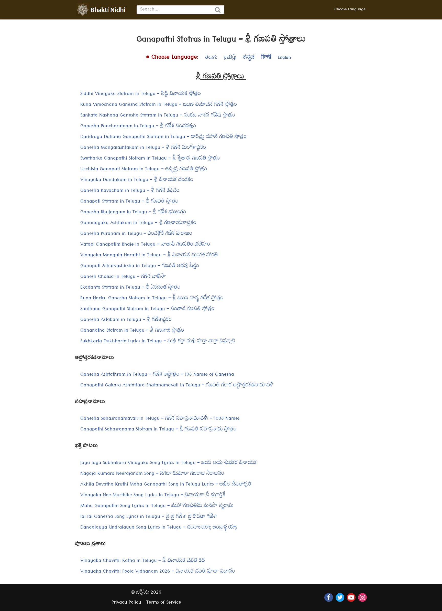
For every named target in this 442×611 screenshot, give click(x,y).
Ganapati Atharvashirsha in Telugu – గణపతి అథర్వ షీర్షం (139, 266)
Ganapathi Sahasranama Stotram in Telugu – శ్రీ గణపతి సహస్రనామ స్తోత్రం (158, 430)
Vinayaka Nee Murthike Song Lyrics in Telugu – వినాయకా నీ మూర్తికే (152, 495)
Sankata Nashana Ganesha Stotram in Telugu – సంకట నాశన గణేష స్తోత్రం (157, 116)
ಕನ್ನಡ (249, 58)
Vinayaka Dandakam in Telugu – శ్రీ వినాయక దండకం (136, 180)
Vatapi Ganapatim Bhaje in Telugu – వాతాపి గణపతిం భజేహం (145, 245)
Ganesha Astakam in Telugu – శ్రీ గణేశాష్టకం (126, 320)
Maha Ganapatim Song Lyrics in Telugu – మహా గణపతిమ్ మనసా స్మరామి (157, 506)
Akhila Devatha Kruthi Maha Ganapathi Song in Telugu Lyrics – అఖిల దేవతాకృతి (165, 485)
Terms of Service (163, 603)
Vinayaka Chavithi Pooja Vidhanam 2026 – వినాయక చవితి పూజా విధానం (157, 572)
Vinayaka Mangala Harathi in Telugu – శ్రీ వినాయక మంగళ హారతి (149, 255)
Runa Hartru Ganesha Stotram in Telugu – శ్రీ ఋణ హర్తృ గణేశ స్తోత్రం (151, 298)
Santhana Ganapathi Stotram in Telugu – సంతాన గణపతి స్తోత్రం (147, 309)
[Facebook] (328, 597)
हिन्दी (266, 58)
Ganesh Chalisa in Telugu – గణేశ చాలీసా (123, 277)
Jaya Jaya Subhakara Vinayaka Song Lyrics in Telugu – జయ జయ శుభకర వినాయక (168, 463)
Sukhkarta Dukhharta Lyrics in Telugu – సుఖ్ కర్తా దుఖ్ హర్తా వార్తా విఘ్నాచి (157, 341)
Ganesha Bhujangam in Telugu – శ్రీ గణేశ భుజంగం (133, 212)
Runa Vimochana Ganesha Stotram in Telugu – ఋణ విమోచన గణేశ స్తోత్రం (158, 105)
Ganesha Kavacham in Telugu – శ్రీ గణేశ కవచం (129, 191)
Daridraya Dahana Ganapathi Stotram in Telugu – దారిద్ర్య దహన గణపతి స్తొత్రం (163, 137)
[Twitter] (340, 597)
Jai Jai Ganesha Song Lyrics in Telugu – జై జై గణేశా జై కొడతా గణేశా (148, 517)
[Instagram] (362, 597)
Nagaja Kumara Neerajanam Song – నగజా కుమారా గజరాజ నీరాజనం (152, 474)
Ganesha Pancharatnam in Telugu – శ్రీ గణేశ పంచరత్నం (138, 126)
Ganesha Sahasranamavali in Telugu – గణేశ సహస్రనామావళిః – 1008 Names (160, 419)
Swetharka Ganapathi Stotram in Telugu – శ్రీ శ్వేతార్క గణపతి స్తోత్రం (150, 159)
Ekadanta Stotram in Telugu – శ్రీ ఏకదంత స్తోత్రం (130, 288)
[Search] (218, 9)
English (284, 58)
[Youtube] (351, 597)
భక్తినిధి (142, 593)
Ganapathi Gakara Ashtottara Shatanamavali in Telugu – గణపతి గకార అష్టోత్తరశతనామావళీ (176, 386)
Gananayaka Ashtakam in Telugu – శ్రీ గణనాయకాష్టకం (138, 223)
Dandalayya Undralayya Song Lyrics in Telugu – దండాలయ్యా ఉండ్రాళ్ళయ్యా (159, 528)
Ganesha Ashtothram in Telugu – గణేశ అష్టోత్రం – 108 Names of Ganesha (157, 375)
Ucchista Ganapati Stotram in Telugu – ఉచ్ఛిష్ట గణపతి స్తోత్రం (143, 169)
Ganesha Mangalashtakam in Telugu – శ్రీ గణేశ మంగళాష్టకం (143, 148)
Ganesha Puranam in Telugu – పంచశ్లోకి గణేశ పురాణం (136, 234)
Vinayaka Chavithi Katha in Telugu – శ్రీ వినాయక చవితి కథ (142, 561)
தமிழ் (230, 58)
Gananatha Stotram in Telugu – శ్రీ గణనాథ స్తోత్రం (132, 331)
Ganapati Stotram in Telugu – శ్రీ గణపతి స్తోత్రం (129, 202)
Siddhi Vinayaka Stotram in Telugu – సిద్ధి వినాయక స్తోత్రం (140, 94)
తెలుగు (211, 58)
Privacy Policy (126, 603)
